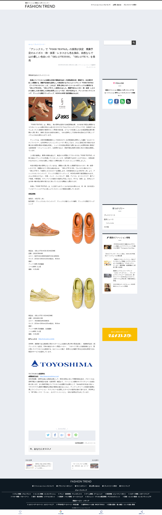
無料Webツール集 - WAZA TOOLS (93, 504)
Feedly (122, 104)
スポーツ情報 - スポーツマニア (139, 494)
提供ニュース (109, 219)
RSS (128, 104)
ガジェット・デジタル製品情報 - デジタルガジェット (103, 496)
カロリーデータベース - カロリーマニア (41, 504)
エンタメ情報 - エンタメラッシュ (45, 494)
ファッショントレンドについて (101, 5)
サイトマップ (125, 486)
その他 (106, 227)
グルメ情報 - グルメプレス (22, 494)
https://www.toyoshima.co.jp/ (49, 376)
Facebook (116, 104)
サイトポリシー (82, 486)
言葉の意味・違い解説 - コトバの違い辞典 (121, 504)
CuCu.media (110, 223)
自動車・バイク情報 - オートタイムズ (71, 496)
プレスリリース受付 (130, 5)
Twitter (110, 104)
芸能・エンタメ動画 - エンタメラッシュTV (137, 496)
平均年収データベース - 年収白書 (68, 504)
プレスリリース (90, 443)
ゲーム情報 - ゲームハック (94, 494)
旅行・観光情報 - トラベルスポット (44, 496)
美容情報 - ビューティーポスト (116, 494)
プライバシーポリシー (65, 486)
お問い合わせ (117, 5)
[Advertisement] (81, 24)
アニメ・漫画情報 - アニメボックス (71, 494)
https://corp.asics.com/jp (46, 339)
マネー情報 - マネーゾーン (20, 496)
